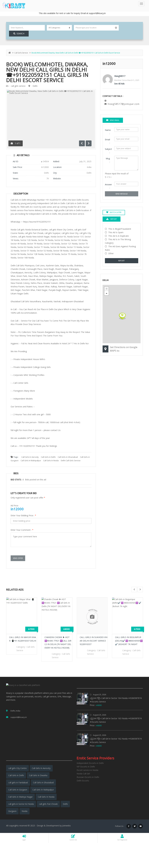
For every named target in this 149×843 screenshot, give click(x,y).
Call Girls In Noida (51, 460)
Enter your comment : (22, 530)
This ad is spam (115, 232)
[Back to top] (139, 824)
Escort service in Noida (87, 770)
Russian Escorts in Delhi (88, 777)
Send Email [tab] (114, 120)
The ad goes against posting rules (120, 248)
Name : (108, 132)
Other (111, 253)
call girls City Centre (17, 768)
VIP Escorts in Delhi (86, 766)
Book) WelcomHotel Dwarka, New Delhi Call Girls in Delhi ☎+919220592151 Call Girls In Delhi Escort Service (47, 72)
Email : (107, 141)
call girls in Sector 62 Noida (21, 804)
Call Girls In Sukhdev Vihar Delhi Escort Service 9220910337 (58, 641)
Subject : (108, 151)
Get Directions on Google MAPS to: (123, 349)
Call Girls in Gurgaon (17, 789)
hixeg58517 (119, 76)
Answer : (108, 186)
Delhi (35, 86)
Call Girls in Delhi (48, 457)
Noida (24, 811)
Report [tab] (113, 219)
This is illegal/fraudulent (119, 228)
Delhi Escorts (83, 780)
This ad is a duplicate (118, 235)
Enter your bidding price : (23, 515)
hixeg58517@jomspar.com (123, 104)
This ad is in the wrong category (118, 241)
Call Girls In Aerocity (30, 457)
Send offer (18, 558)
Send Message (121, 194)
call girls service (21, 53)
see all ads (119, 83)
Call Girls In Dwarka (38, 775)
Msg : (108, 160)
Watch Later (115, 212)
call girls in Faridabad (18, 782)
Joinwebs (66, 825)
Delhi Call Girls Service (70, 460)
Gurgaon (12, 811)
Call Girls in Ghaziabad (68, 457)
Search (20, 33)
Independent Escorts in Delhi (90, 763)
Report (121, 260)
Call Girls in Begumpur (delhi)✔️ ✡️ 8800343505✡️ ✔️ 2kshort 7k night (93, 641)
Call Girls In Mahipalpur (31, 460)
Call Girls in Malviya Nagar (20, 796)
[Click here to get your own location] (116, 28)
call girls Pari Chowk (48, 804)
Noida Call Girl (83, 773)
